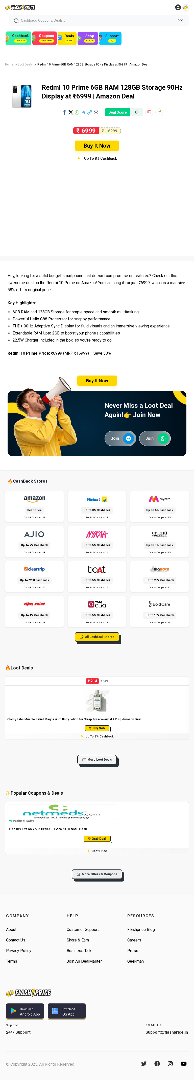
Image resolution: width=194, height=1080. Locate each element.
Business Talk (79, 950)
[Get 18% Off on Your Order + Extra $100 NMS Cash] (61, 806)
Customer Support (83, 929)
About (11, 929)
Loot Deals (25, 64)
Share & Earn (78, 940)
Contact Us (15, 940)
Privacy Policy (18, 950)
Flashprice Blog (141, 929)
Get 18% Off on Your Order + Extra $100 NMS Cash (48, 829)
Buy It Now (97, 146)
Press (132, 950)
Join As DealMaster (84, 961)
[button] (64, 112)
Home (9, 64)
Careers (134, 940)
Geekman (135, 961)
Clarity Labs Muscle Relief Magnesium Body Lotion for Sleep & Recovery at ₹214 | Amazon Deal (74, 719)
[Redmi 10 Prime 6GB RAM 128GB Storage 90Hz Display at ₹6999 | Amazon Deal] (21, 83)
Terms (11, 961)
